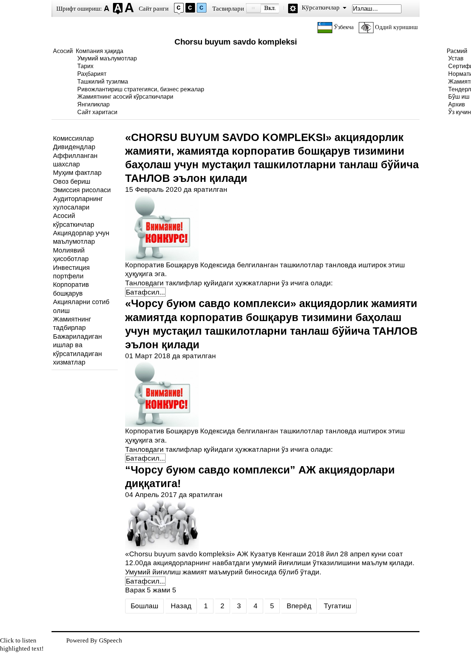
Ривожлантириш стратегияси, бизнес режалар (140, 89)
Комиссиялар (73, 138)
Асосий (63, 51)
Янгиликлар (93, 104)
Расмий (457, 51)
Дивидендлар (74, 147)
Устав (456, 58)
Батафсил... (145, 292)
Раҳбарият (91, 74)
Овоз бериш (71, 181)
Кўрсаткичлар (321, 7)
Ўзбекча (343, 27)
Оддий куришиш (395, 27)
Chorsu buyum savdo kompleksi (235, 41)
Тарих (85, 66)
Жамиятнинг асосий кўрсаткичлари (125, 97)
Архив (456, 104)
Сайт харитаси (97, 112)
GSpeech (110, 640)
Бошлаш (144, 606)
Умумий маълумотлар (107, 58)
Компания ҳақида (99, 51)
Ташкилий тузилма (102, 81)
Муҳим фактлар (77, 172)
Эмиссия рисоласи (82, 190)
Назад (181, 606)
